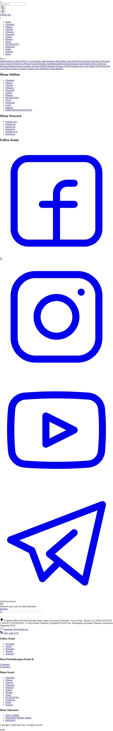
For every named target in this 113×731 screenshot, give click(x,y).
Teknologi (10, 24)
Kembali (3, 609)
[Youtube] (56, 486)
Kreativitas (10, 46)
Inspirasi (9, 51)
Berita (8, 22)
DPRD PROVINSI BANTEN (19, 110)
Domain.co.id (11, 131)
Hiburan (9, 39)
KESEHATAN (12, 44)
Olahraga (10, 32)
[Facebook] (56, 256)
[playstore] (5, 667)
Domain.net (11, 124)
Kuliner (9, 37)
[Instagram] (56, 372)
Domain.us (10, 134)
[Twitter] (1, 259)
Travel (8, 42)
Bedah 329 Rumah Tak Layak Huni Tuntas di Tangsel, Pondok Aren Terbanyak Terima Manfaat (55, 67)
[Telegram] (56, 599)
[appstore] (5, 664)
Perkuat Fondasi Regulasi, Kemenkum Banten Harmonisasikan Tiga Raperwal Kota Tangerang (65, 64)
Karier (8, 49)
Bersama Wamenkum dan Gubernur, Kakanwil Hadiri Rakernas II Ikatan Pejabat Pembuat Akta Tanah (45, 66)
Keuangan (10, 34)
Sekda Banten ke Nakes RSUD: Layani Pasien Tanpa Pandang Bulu (30, 61)
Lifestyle (9, 29)
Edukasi (9, 27)
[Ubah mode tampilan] (3, 9)
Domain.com (11, 122)
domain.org (10, 126)
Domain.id (10, 129)
